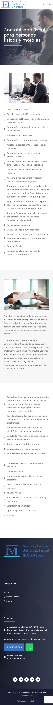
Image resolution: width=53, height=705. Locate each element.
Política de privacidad (25, 701)
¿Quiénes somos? (12, 597)
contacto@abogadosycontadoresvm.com (26, 639)
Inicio (6, 592)
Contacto (8, 601)
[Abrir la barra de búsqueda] (43, 4)
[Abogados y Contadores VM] (14, 4)
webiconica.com (26, 696)
